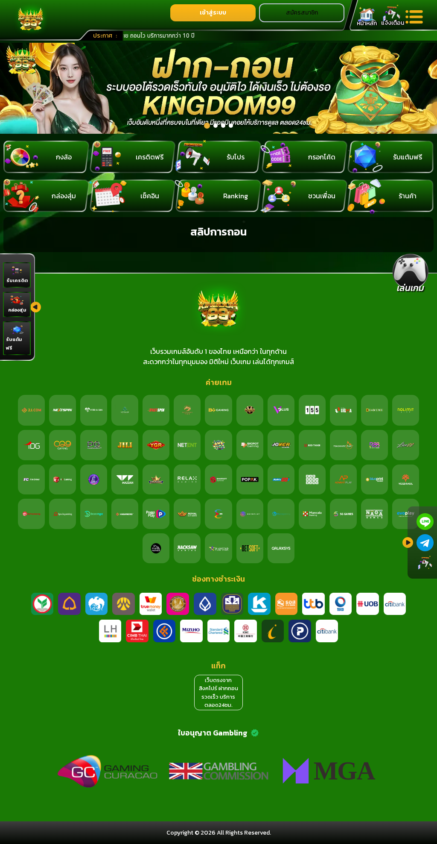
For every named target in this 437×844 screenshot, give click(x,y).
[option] (218, 88)
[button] (207, 126)
